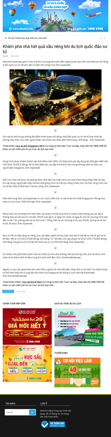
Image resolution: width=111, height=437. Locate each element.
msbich (5, 56)
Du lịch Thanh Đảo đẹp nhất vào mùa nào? (27, 38)
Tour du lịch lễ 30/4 (31, 281)
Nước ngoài (21, 291)
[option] (57, 38)
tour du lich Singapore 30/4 (29, 145)
